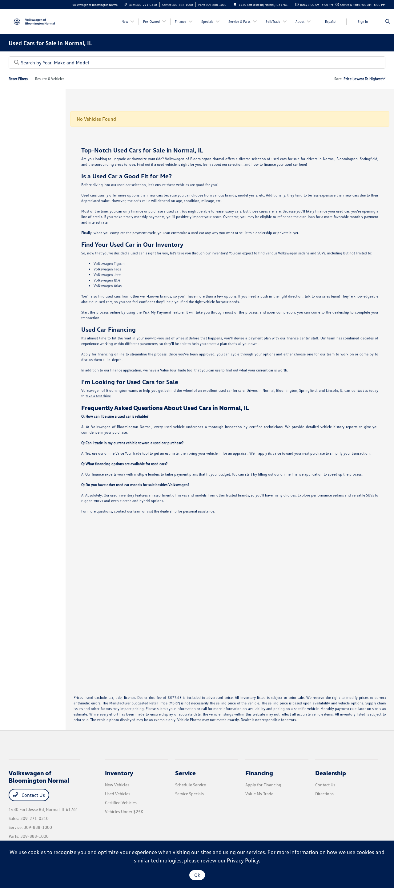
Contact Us (32, 795)
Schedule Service (190, 784)
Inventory (119, 772)
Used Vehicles (117, 793)
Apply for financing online (102, 354)
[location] (235, 4)
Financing (259, 772)
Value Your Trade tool (176, 370)
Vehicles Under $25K (124, 811)
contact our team (127, 511)
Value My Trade (259, 793)
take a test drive (98, 396)
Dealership (330, 772)
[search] (387, 21)
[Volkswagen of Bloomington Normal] (36, 21)
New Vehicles (117, 784)
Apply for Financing (263, 784)
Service (185, 772)
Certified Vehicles (121, 802)
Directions (324, 793)
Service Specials (189, 793)
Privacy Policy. (243, 860)
